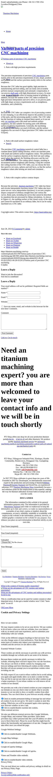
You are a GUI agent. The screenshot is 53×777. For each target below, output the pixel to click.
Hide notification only (21, 775)
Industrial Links (30, 578)
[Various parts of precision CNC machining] (18, 59)
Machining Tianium (12, 507)
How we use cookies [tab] (9, 623)
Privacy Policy (6, 773)
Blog (3, 42)
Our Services (42, 577)
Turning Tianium (18, 485)
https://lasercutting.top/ (43, 212)
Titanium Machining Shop (23, 487)
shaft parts (14, 93)
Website (4, 302)
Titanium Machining (18, 577)
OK (2, 607)
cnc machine (10, 121)
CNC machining (38, 76)
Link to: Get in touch (9, 338)
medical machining (17, 444)
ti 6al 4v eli (20, 439)
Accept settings (7, 775)
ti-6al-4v (10, 439)
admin (27, 229)
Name (4, 293)
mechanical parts (26, 446)
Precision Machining (31, 577)
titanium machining (26, 186)
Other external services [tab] (10, 710)
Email (4, 297)
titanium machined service (24, 442)
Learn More (8, 607)
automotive (29, 444)
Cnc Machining (6, 577)
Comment (5, 313)
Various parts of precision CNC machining (22, 50)
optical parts (39, 444)
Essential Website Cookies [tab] (11, 649)
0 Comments (17, 229)
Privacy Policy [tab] (6, 762)
